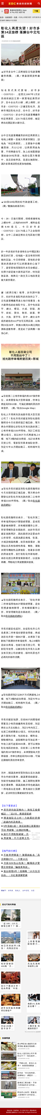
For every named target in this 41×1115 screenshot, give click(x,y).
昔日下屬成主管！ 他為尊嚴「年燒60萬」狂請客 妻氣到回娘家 (10, 987)
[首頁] (20, 3)
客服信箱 (9, 1110)
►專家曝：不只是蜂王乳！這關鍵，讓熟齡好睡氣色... (16, 838)
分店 (32, 890)
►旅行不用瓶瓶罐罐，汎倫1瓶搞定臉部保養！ (16, 834)
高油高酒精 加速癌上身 (34, 965)
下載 (36, 11)
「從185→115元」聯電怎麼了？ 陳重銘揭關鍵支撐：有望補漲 (10, 924)
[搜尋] (38, 5)
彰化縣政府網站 (14, 616)
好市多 (10, 890)
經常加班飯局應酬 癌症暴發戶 (10, 1009)
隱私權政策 (33, 1110)
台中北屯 (25, 890)
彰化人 (17, 890)
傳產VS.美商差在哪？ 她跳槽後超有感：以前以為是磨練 (34, 1005)
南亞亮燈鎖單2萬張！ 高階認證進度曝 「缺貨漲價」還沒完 (10, 947)
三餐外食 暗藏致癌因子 (34, 1027)
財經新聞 (8, 17)
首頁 (1, 17)
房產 (15, 17)
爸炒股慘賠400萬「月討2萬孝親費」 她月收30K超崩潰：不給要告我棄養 (7, 965)
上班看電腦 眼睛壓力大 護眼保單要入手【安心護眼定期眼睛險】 (34, 942)
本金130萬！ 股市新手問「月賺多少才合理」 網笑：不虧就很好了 (7, 1027)
